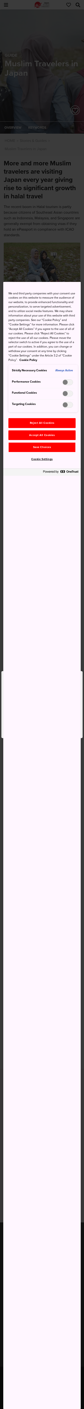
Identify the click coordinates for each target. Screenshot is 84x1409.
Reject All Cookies (42, 422)
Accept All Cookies (42, 435)
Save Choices (42, 447)
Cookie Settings (42, 459)
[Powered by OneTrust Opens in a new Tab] (60, 473)
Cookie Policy (28, 360)
